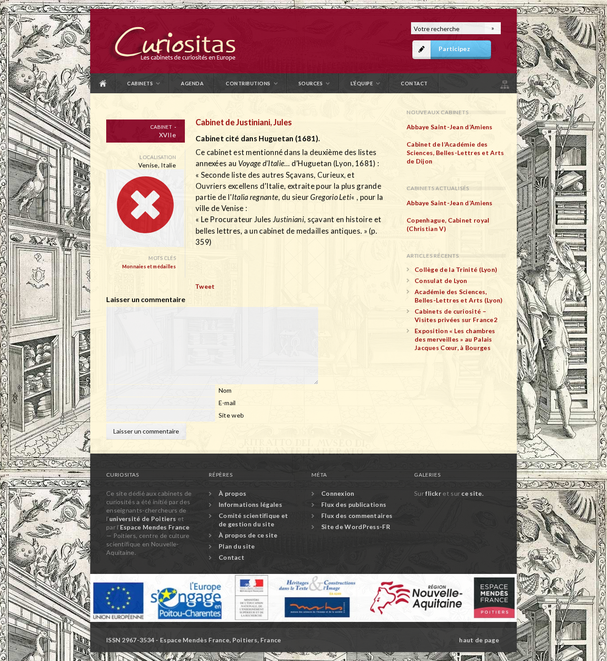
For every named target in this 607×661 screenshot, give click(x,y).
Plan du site (504, 83)
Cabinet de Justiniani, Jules (244, 122)
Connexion (338, 493)
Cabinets (140, 83)
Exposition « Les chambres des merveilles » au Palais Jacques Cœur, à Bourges (455, 339)
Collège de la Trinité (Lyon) (456, 269)
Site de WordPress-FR (355, 526)
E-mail (227, 402)
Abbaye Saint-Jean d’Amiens (450, 127)
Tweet (205, 286)
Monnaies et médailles (149, 266)
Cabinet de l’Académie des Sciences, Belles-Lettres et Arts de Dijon (455, 152)
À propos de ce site (248, 535)
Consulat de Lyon (441, 280)
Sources (311, 83)
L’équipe (362, 83)
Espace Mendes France (154, 527)
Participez (454, 48)
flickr (433, 493)
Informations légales (250, 504)
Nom (225, 390)
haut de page (479, 640)
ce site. (472, 493)
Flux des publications (353, 504)
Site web (231, 415)
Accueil (103, 83)
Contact (414, 83)
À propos (232, 493)
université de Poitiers (142, 518)
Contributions (248, 83)
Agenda (192, 83)
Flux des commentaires (356, 515)
